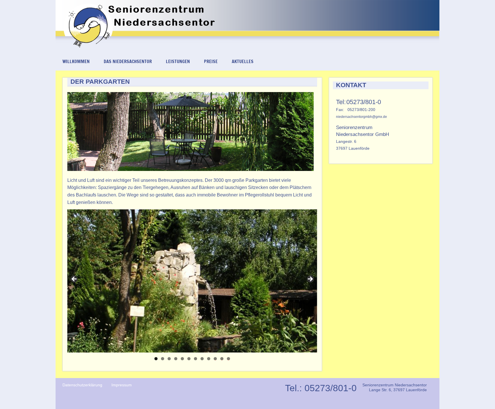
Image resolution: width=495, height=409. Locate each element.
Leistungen (178, 61)
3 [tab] (169, 358)
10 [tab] (215, 358)
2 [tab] (162, 358)
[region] (192, 280)
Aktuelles (243, 61)
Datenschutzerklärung (82, 385)
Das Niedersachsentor (128, 61)
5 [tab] (182, 358)
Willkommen (76, 61)
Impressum (121, 385)
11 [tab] (222, 358)
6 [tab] (188, 358)
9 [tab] (208, 358)
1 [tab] (156, 358)
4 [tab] (175, 358)
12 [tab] (228, 358)
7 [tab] (195, 358)
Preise (211, 61)
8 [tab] (202, 358)
